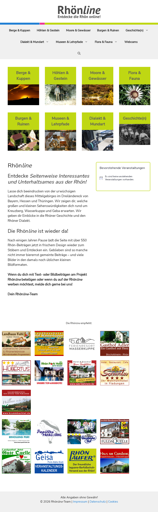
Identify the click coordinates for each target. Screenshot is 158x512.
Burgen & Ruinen (108, 30)
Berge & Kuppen (19, 30)
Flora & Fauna (104, 42)
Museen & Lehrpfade (69, 42)
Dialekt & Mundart (32, 42)
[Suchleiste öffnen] (79, 53)
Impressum (80, 502)
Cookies (113, 502)
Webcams (131, 42)
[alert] (123, 178)
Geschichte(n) (135, 30)
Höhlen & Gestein (48, 30)
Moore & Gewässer (78, 30)
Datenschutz (98, 502)
